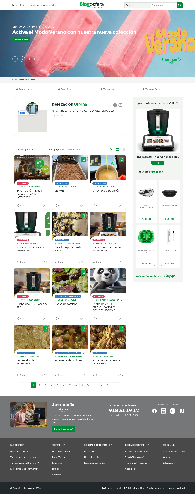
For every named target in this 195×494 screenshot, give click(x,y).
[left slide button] (15, 59)
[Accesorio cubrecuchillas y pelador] (146, 192)
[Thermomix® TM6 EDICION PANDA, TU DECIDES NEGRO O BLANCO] (107, 283)
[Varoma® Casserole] (169, 192)
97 (106, 385)
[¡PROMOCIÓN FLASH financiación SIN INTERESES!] (32, 170)
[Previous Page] (24, 385)
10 (88, 385)
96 (100, 385)
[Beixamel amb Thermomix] (32, 340)
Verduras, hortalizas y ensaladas (68, 296)
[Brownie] (70, 170)
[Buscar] (180, 5)
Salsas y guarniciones (26, 353)
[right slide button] (22, 59)
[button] (137, 5)
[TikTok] (182, 411)
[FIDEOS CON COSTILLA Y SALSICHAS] (107, 340)
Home (14, 80)
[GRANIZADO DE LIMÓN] (107, 170)
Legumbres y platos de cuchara (68, 353)
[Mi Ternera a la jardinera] (70, 340)
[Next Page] (115, 385)
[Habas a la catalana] (70, 283)
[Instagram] (173, 411)
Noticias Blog (23, 183)
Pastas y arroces (100, 353)
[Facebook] (154, 411)
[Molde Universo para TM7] (146, 236)
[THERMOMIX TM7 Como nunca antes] (107, 227)
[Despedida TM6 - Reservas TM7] (32, 283)
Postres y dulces (62, 183)
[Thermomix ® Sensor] (169, 236)
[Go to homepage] (92, 5)
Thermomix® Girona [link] (27, 80)
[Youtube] (163, 411)
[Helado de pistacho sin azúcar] (70, 227)
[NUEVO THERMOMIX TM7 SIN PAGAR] (32, 227)
